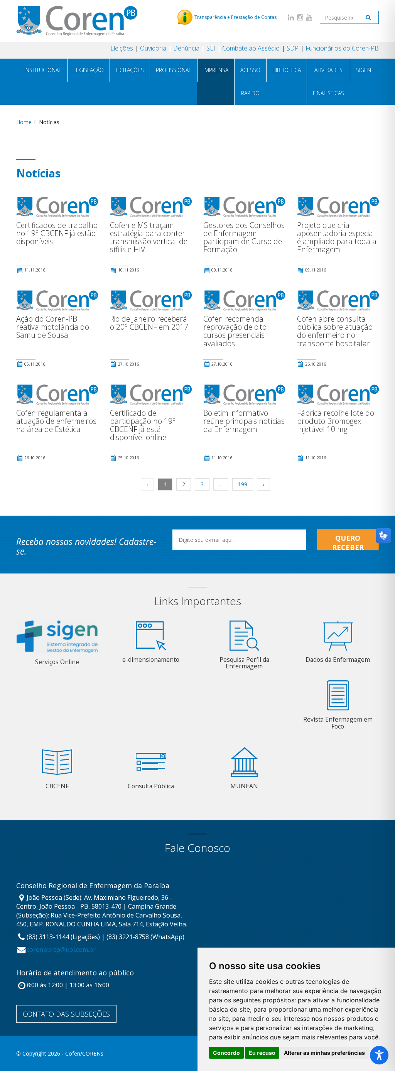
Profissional (173, 70)
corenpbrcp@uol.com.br (61, 949)
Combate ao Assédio (251, 48)
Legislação (88, 70)
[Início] (76, 21)
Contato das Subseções (66, 1014)
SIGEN (363, 70)
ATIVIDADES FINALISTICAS (328, 81)
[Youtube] (309, 17)
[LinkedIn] (290, 17)
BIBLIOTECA (286, 70)
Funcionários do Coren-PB (342, 48)
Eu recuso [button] (262, 1052)
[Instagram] (300, 17)
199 (242, 484)
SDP (293, 48)
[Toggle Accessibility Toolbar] (379, 1055)
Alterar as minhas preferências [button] (324, 1052)
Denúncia (186, 48)
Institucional (42, 70)
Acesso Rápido (250, 81)
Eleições (121, 48)
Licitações (130, 70)
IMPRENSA (215, 70)
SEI (210, 48)
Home (24, 122)
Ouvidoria (153, 48)
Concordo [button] (226, 1052)
